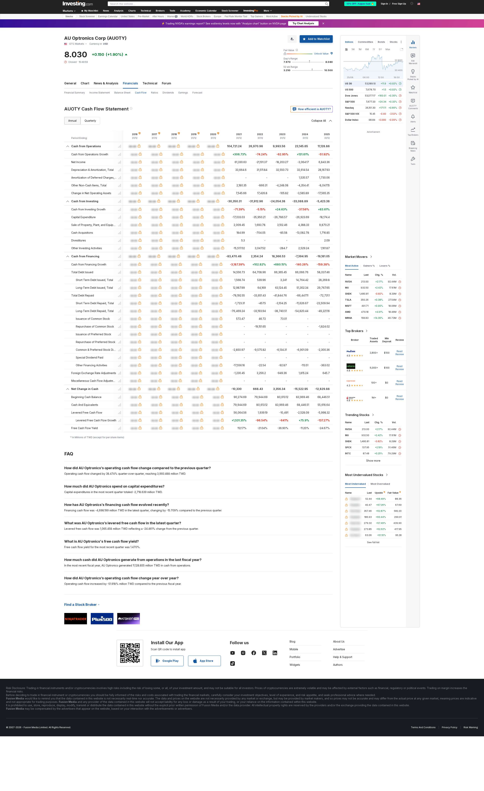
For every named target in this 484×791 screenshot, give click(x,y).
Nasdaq (349, 107)
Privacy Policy (449, 727)
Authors (338, 664)
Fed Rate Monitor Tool (236, 16)
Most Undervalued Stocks (364, 475)
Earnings (183, 92)
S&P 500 (350, 101)
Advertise (339, 649)
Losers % (384, 265)
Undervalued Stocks (316, 16)
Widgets (295, 664)
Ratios (154, 92)
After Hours (158, 16)
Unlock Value (321, 53)
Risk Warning (471, 727)
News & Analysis (106, 83)
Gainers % (369, 265)
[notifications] (412, 3)
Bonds (381, 41)
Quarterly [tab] (90, 120)
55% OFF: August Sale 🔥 (360, 3)
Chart (85, 83)
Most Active (272, 16)
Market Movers (356, 257)
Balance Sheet (122, 92)
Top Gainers (257, 16)
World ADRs (187, 16)
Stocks (69, 16)
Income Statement (99, 92)
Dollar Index (351, 119)
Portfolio (295, 657)
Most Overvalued (380, 483)
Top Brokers (354, 331)
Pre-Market (143, 16)
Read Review (400, 353)
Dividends (168, 92)
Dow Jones (351, 95)
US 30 (348, 83)
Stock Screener (230, 10)
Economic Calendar (206, 10)
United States (128, 16)
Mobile (294, 649)
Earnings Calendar (108, 16)
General (70, 83)
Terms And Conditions (423, 727)
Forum (166, 83)
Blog (292, 641)
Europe (217, 16)
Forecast (197, 92)
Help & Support (342, 657)
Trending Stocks (357, 415)
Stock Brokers (203, 16)
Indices (349, 41)
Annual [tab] (72, 120)
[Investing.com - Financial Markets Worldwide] (78, 3)
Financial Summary (74, 92)
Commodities (365, 41)
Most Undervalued (355, 483)
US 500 (349, 89)
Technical (150, 83)
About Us (338, 641)
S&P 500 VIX (352, 113)
